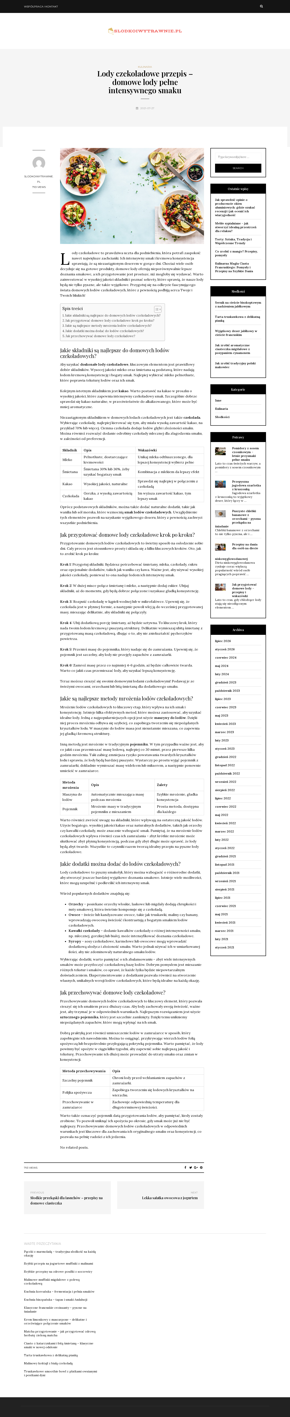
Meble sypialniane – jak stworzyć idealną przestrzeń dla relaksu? (235, 227)
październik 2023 (227, 691)
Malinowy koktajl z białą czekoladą (48, 1363)
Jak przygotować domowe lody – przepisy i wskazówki (244, 590)
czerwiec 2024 (226, 657)
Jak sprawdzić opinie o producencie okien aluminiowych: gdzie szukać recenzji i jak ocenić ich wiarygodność (235, 207)
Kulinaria (145, 67)
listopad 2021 (224, 864)
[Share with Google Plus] (196, 1167)
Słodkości (222, 417)
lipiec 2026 (223, 641)
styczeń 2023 (225, 749)
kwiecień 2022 (225, 823)
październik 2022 (227, 773)
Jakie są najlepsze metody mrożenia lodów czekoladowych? (108, 326)
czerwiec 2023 (225, 707)
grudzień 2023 (225, 682)
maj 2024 (221, 666)
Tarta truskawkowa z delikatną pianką (51, 1355)
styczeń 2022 (225, 848)
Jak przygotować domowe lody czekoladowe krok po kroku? (109, 320)
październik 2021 (227, 873)
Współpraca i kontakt (41, 6)
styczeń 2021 (224, 947)
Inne (218, 400)
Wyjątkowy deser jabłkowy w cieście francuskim (236, 333)
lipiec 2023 (223, 699)
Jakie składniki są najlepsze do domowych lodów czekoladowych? (112, 315)
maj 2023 (221, 715)
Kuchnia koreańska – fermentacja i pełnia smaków (59, 1291)
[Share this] (185, 1167)
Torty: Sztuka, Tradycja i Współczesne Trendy (233, 241)
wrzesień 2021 (225, 881)
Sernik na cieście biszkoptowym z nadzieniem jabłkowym (238, 304)
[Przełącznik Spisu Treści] (155, 309)
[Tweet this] (190, 1167)
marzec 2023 (224, 732)
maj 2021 (221, 914)
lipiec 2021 (222, 898)
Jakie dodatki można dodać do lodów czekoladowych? (104, 331)
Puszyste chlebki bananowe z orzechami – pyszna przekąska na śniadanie (238, 518)
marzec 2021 (224, 931)
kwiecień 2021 (225, 922)
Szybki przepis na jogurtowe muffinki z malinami (58, 1263)
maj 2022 (221, 815)
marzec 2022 (224, 831)
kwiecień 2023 (225, 724)
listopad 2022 (225, 765)
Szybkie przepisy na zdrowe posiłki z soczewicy (58, 1271)
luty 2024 (222, 674)
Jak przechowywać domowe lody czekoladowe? (100, 336)
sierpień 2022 (225, 790)
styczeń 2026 (225, 649)
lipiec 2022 (223, 798)
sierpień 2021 (224, 889)
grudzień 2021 (225, 856)
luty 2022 (222, 840)
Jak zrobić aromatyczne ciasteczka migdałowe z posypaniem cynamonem (232, 349)
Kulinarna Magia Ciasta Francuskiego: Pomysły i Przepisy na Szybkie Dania (234, 267)
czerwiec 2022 (225, 807)
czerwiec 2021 (225, 906)
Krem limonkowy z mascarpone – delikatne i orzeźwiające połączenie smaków (55, 1321)
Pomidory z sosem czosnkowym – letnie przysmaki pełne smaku (245, 454)
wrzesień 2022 (225, 782)
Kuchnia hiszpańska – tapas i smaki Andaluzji (55, 1299)
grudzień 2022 (225, 757)
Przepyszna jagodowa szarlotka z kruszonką (246, 485)
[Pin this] (201, 1167)
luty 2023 (222, 740)
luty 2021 (221, 939)
